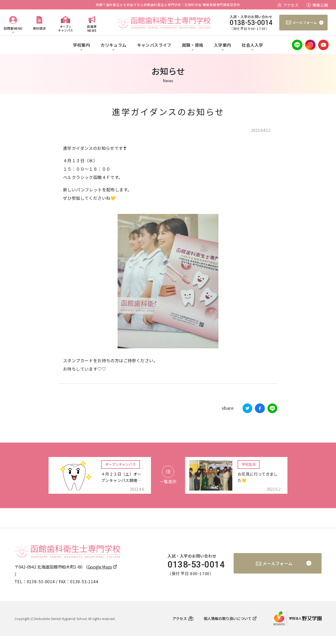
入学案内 (222, 45)
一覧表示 (168, 481)
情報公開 (320, 5)
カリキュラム (113, 45)
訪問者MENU (13, 28)
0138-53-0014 (41, 581)
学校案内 (81, 45)
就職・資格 (192, 45)
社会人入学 (252, 45)
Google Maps (100, 567)
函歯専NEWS (92, 28)
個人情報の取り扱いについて (227, 618)
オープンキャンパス (65, 28)
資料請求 (39, 28)
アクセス (291, 5)
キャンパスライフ (154, 45)
